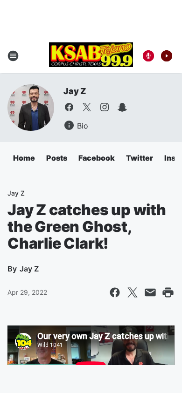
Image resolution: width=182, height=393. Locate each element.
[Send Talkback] (148, 55)
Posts (56, 158)
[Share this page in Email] (150, 292)
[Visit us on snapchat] (122, 107)
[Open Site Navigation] (13, 55)
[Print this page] (168, 292)
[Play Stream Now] (166, 55)
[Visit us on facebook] (69, 107)
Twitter (139, 158)
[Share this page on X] (132, 292)
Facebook (96, 158)
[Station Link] (91, 55)
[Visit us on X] (86, 107)
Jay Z (74, 91)
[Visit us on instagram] (104, 107)
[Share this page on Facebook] (114, 292)
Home (24, 158)
